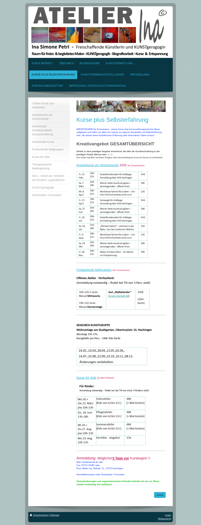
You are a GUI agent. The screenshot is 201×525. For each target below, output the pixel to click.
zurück (160, 495)
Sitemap (54, 515)
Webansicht (164, 518)
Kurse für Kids (86, 377)
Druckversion (41, 515)
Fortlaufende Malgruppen (93, 270)
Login (168, 515)
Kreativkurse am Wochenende (97, 165)
